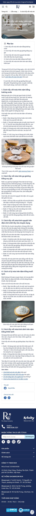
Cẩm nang (14, 11)
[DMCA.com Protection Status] (11, 510)
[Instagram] (14, 442)
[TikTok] (19, 442)
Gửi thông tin (29, 437)
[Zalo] (8, 442)
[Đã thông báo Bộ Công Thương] (24, 510)
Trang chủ (4, 11)
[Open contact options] (32, 512)
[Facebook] (3, 442)
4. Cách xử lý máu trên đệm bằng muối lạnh (17, 59)
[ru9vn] (18, 6)
